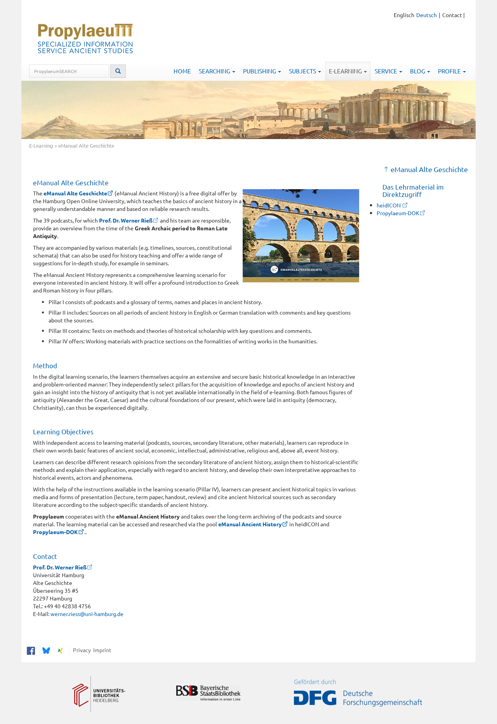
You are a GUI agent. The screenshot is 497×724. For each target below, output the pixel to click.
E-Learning (346, 71)
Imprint (101, 649)
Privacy (81, 649)
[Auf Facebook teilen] (30, 649)
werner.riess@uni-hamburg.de (86, 613)
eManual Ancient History (250, 523)
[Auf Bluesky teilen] (45, 649)
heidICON (389, 205)
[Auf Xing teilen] (60, 649)
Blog (418, 71)
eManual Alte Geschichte (75, 193)
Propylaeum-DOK (55, 531)
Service (386, 71)
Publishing (260, 71)
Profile (450, 71)
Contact (452, 14)
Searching (215, 71)
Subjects (303, 71)
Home (182, 71)
